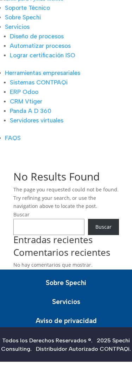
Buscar (21, 214)
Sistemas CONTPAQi (39, 82)
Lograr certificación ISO (42, 55)
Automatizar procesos (40, 45)
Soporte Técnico (27, 7)
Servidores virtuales (36, 120)
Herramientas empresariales (42, 72)
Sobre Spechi (23, 17)
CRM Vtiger (26, 101)
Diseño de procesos (37, 36)
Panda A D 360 (30, 110)
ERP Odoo (24, 91)
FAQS (13, 137)
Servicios (17, 26)
